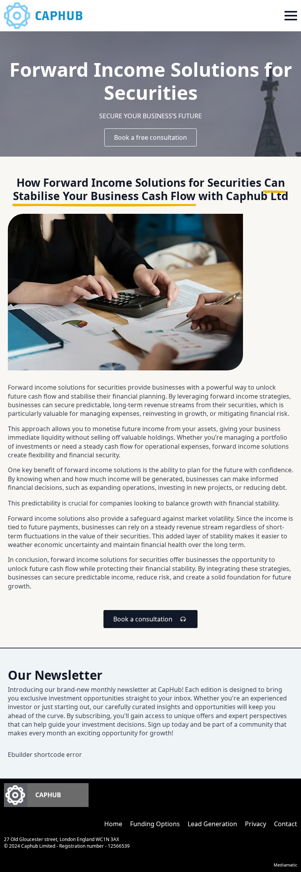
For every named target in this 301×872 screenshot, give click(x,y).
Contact (285, 824)
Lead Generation (212, 824)
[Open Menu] (291, 15)
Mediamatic (285, 865)
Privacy (255, 824)
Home (113, 824)
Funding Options (155, 824)
